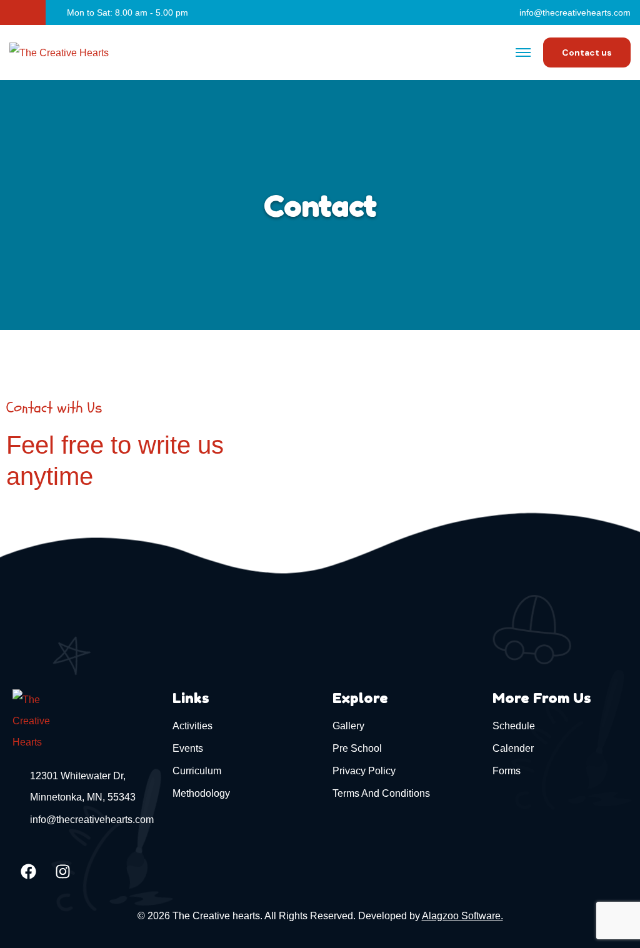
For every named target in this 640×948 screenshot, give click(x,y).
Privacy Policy (364, 771)
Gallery (348, 726)
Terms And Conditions (381, 793)
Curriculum (196, 771)
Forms (506, 771)
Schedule (513, 726)
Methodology (201, 793)
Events (187, 748)
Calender (513, 748)
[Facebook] (28, 871)
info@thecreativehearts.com (575, 12)
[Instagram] (62, 871)
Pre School (357, 748)
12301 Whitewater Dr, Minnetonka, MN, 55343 (83, 786)
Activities (192, 726)
